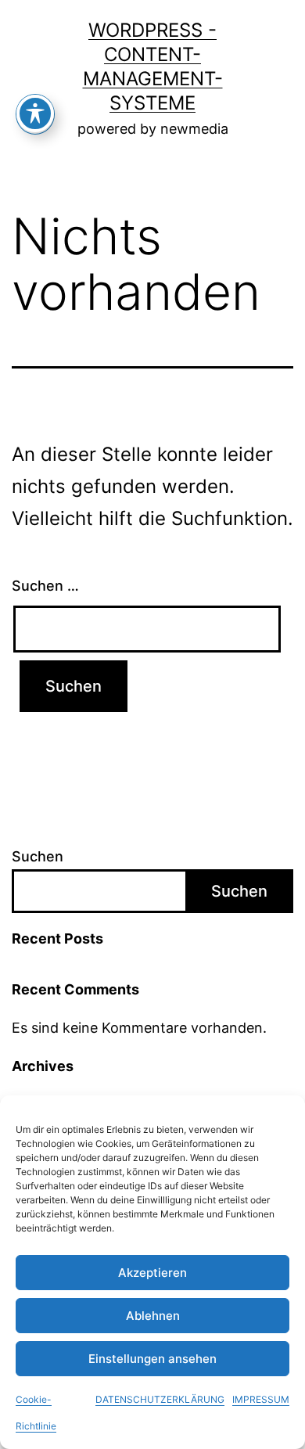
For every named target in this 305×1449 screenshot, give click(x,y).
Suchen (37, 856)
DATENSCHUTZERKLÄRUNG (159, 1399)
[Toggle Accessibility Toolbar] (35, 113)
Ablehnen (153, 1315)
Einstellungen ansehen (152, 1358)
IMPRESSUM (260, 1399)
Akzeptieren (152, 1272)
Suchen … (45, 585)
